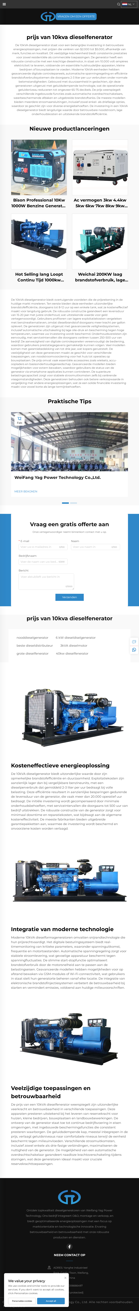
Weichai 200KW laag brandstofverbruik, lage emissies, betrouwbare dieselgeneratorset (100, 277)
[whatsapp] (134, 650)
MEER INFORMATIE (39, 167)
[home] (48, 16)
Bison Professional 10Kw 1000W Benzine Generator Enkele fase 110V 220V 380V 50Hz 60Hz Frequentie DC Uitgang (39, 203)
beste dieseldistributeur (35, 645)
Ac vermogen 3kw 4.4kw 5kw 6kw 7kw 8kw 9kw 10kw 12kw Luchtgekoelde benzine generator (100, 203)
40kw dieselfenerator (72, 653)
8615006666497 (72, 1285)
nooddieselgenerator (32, 638)
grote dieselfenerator (32, 653)
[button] (65, 503)
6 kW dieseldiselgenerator (76, 638)
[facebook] (69, 1247)
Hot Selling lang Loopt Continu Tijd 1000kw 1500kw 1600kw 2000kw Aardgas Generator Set (39, 277)
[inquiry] (134, 642)
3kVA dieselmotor (73, 645)
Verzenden (69, 597)
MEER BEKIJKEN (25, 491)
